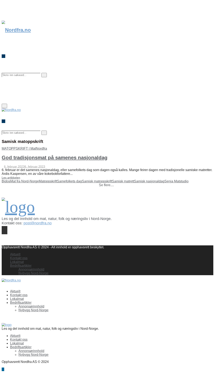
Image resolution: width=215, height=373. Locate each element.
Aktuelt (15, 254)
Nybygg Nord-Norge (33, 273)
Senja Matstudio (176, 181)
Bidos (6, 181)
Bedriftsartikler (20, 265)
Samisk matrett (123, 181)
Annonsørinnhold (31, 269)
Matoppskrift (48, 181)
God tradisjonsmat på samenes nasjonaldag (55, 157)
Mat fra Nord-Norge (24, 181)
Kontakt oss (19, 258)
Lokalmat (17, 262)
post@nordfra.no (38, 223)
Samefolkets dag (69, 181)
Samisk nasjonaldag (149, 181)
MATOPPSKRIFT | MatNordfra (24, 148)
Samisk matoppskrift (97, 181)
